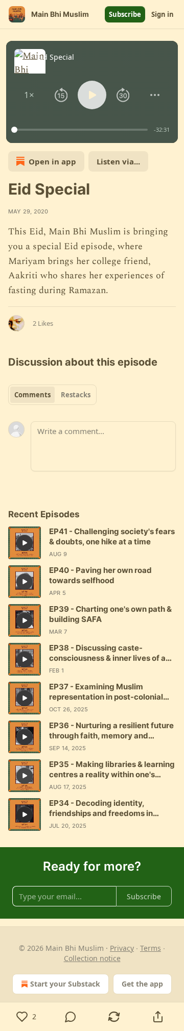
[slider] (81, 130)
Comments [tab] (32, 394)
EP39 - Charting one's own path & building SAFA (110, 614)
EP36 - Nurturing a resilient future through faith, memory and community (111, 731)
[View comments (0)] (71, 1016)
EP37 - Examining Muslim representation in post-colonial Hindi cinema (106, 692)
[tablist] (52, 395)
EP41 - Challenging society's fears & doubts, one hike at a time (112, 536)
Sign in (162, 14)
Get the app (142, 984)
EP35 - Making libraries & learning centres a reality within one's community (112, 769)
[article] (92, 542)
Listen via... (118, 161)
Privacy (122, 948)
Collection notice (92, 958)
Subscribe (125, 14)
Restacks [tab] (75, 394)
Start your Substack (65, 984)
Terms (150, 948)
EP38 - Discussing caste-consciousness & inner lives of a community (107, 653)
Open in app (52, 161)
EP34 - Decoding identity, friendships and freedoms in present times (101, 808)
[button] (29, 95)
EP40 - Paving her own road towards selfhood (100, 575)
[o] (24, 543)
